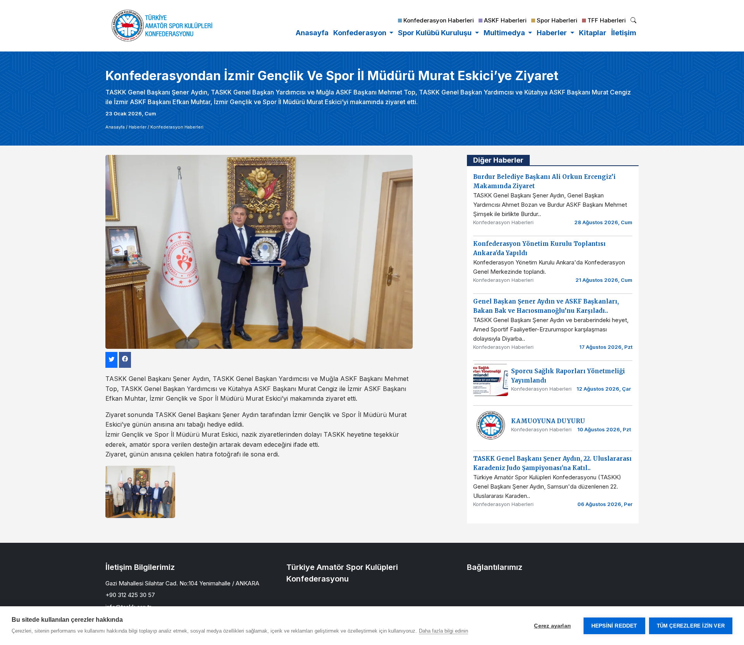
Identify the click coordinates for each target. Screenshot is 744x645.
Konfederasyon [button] (360, 33)
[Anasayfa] (162, 25)
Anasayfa (312, 33)
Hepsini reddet (614, 626)
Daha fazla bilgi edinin (443, 631)
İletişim (623, 33)
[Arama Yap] (633, 21)
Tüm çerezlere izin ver (691, 626)
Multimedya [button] (505, 33)
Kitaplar (592, 33)
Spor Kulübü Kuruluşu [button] (435, 33)
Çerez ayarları (552, 626)
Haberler (137, 127)
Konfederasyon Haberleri (176, 127)
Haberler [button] (552, 33)
